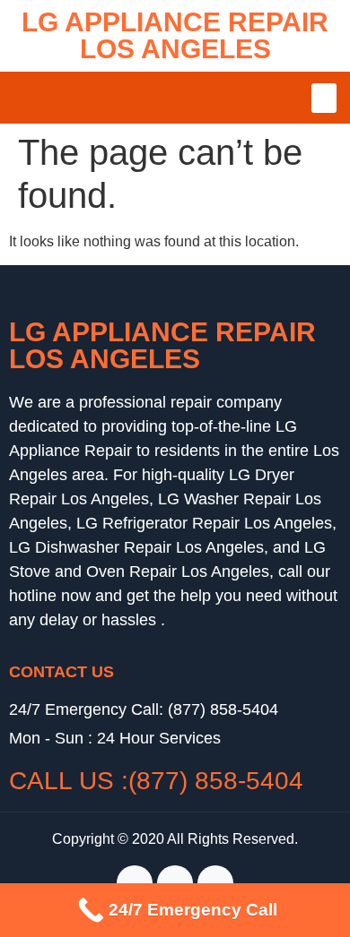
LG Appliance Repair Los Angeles (175, 35)
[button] (324, 98)
